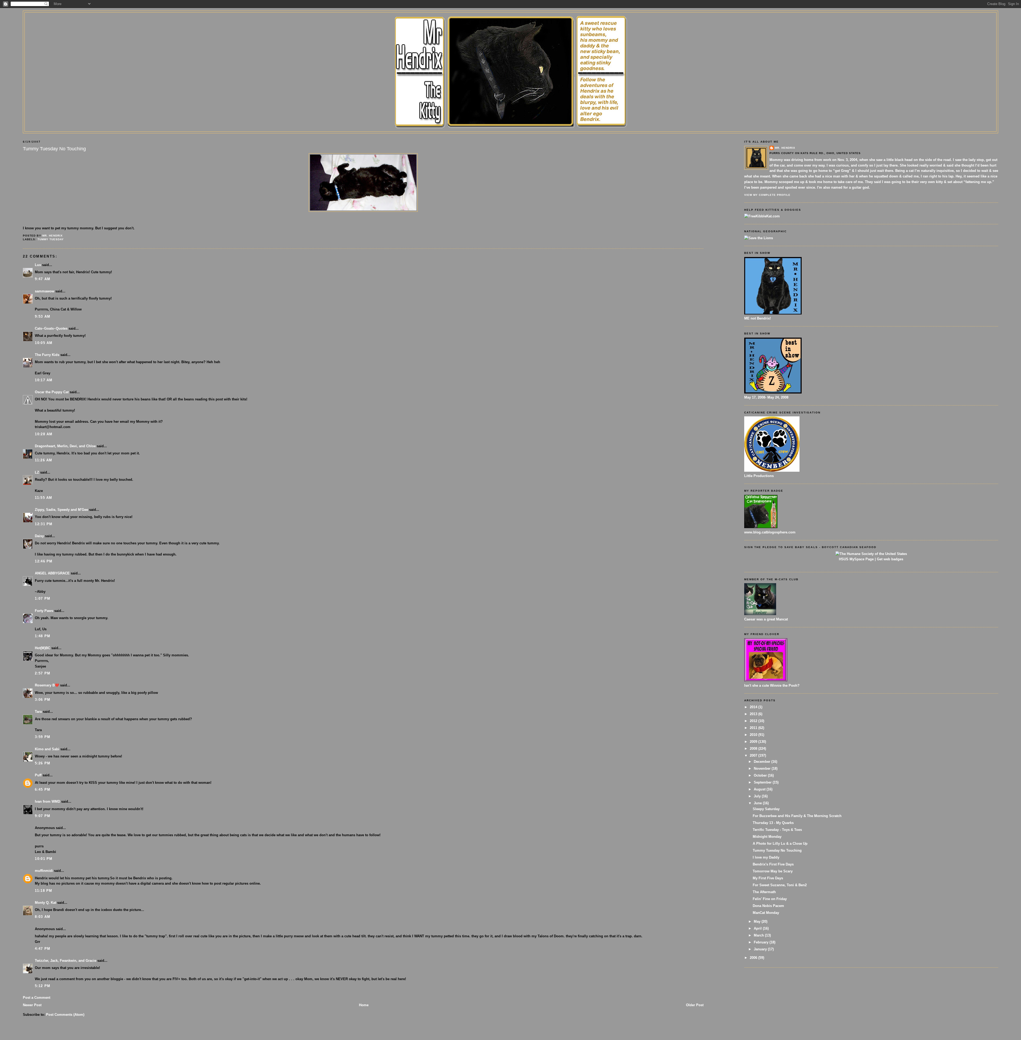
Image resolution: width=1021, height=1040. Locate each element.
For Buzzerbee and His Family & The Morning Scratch (797, 816)
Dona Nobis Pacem (768, 906)
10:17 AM (43, 380)
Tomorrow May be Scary (773, 871)
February (761, 942)
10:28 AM (43, 434)
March (759, 935)
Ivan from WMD (47, 801)
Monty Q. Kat (45, 903)
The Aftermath (764, 892)
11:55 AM (43, 498)
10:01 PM (43, 859)
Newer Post (32, 1005)
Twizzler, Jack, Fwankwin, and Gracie (65, 961)
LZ (37, 472)
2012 (754, 721)
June (758, 803)
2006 (754, 958)
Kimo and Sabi (47, 749)
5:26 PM (42, 763)
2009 (754, 742)
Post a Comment (36, 998)
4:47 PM (42, 949)
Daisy (39, 536)
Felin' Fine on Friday (770, 899)
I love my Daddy (766, 857)
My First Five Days (768, 878)
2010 (754, 735)
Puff (38, 775)
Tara (38, 712)
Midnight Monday (767, 837)
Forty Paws (44, 611)
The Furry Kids (47, 355)
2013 (754, 714)
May (757, 921)
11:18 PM (43, 891)
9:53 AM (42, 316)
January (761, 949)
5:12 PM (42, 986)
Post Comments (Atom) (65, 1015)
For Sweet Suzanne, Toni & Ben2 (780, 885)
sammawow (44, 291)
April (758, 928)
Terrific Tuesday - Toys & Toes (777, 830)
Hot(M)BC (42, 648)
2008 (754, 749)
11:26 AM (43, 460)
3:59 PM (42, 737)
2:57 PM (42, 673)
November (763, 768)
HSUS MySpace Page (856, 559)
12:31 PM (43, 524)
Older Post (695, 1005)
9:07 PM (42, 816)
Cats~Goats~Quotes (51, 328)
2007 (754, 755)
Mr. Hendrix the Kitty (510, 22)
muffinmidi (44, 871)
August (760, 789)
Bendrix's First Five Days (773, 864)
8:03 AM (42, 917)
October (761, 775)
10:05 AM (43, 343)
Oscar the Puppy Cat (52, 392)
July (758, 796)
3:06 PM (42, 700)
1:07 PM (42, 598)
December (762, 762)
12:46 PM (43, 561)
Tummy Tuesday (50, 239)
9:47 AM (42, 279)
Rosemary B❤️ (47, 685)
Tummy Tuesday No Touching (777, 850)
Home (364, 1005)
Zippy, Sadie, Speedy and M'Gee (61, 510)
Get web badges (890, 559)
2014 (754, 707)
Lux (38, 265)
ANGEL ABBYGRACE (52, 573)
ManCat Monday (766, 913)
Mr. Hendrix (785, 147)
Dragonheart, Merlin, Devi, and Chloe (65, 446)
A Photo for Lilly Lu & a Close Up (780, 844)
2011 (754, 728)
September (763, 782)
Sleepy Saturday (766, 809)
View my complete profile (767, 194)
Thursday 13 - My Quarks (773, 823)
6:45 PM (42, 790)
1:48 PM (42, 636)
